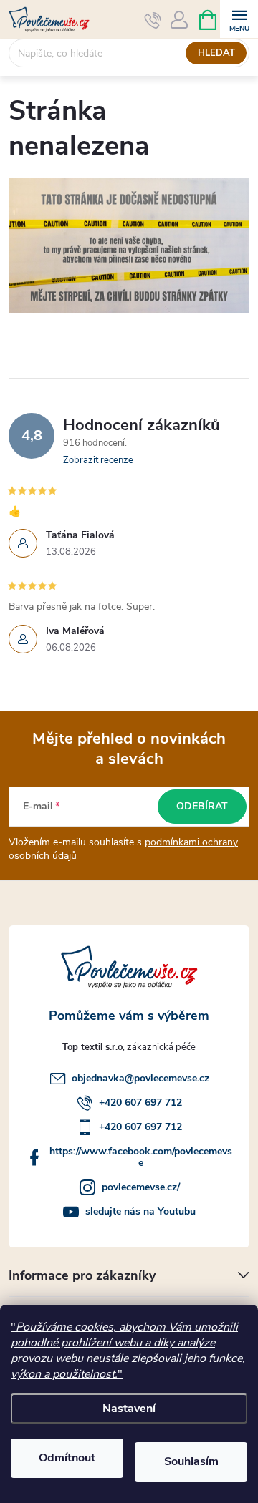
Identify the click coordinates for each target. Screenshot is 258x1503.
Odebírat (202, 806)
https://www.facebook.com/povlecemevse (140, 1156)
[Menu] (239, 19)
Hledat (216, 53)
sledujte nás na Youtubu (140, 1211)
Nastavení (129, 1408)
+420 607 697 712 (140, 1102)
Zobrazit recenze (98, 460)
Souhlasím (191, 1461)
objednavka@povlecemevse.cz (140, 1078)
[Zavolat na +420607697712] (153, 20)
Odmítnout (67, 1458)
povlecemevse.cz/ (141, 1187)
